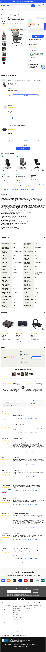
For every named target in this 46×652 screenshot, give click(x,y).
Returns (3, 607)
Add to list (31, 60)
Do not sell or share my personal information (21, 646)
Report (35, 418)
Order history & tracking (7, 605)
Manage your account (6, 609)
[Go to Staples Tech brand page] (31, 581)
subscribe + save (16, 612)
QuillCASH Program (16, 610)
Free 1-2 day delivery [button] (35, 339)
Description (5, 189)
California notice (23, 644)
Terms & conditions (8, 644)
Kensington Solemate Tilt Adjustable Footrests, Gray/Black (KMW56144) (21, 331)
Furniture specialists (17, 624)
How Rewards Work (23, 1)
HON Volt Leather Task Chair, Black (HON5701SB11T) (37, 171)
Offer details (5, 179)
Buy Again (24, 9)
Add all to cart (23, 148)
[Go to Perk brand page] (20, 581)
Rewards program (16, 608)
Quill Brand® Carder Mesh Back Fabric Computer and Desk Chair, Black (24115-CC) (24, 81)
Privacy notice (16, 644)
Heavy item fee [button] (34, 44)
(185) (21, 361)
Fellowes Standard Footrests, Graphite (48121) (17, 125)
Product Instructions (7, 230)
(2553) (21, 353)
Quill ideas (15, 629)
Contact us (4, 625)
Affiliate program (16, 631)
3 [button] (22, 562)
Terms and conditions (17, 594)
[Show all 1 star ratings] (26, 362)
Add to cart (38, 36)
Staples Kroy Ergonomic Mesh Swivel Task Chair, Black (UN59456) (22, 171)
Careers (35, 612)
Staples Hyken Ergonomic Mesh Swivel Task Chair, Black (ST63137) (7, 171)
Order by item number (27, 612)
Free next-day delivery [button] (6, 339)
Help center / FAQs (6, 614)
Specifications (14, 189)
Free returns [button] (32, 57)
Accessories (24, 189)
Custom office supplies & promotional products (17, 617)
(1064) (21, 355)
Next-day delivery (33, 46)
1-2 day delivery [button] (5, 182)
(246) (21, 363)
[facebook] (24, 599)
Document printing (16, 619)
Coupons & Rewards (12, 9)
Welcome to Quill (37, 605)
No (30, 418)
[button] (45, 1)
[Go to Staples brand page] (26, 581)
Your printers (26, 610)
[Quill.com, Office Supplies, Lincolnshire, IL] (5, 640)
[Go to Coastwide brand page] (9, 581)
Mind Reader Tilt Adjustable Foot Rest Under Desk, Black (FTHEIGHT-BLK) (37, 331)
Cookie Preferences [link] (32, 644)
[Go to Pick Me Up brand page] (14, 581)
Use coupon (35, 590)
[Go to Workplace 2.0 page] (43, 581)
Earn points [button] (40, 18)
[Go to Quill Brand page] (3, 581)
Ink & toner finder (27, 608)
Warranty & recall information (5, 620)
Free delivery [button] (34, 179)
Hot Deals (19, 9)
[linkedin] (21, 599)
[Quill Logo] (5, 5)
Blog (35, 607)
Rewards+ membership (17, 606)
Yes (25, 418)
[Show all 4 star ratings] (26, 354)
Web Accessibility (37, 614)
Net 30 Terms (15, 614)
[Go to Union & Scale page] (37, 581)
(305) (21, 358)
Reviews (33, 189)
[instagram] (17, 599)
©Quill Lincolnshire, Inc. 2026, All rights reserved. (17, 640)
